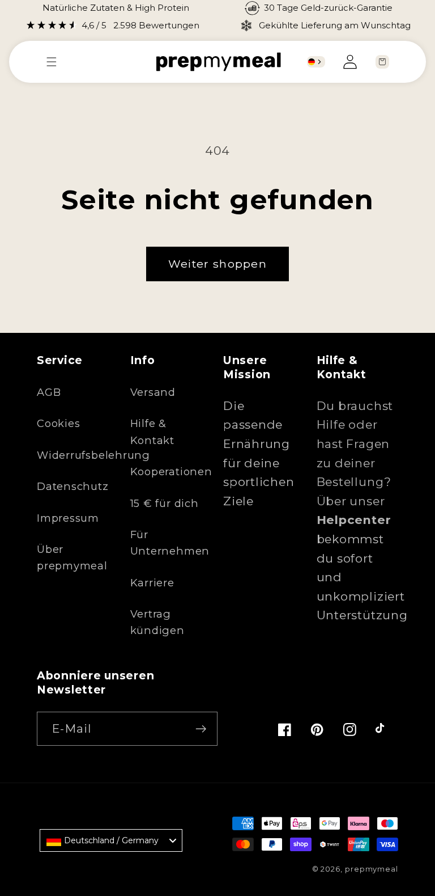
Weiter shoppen (217, 264)
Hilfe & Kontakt (152, 431)
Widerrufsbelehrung (93, 455)
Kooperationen (171, 471)
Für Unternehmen (170, 542)
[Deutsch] (311, 61)
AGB (49, 392)
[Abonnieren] (201, 729)
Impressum (68, 518)
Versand (153, 392)
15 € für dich (164, 503)
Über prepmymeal (72, 557)
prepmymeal (371, 868)
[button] (57, 61)
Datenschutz (73, 486)
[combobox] (316, 61)
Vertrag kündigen (157, 622)
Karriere (152, 582)
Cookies (58, 423)
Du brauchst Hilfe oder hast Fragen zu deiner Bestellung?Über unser (355, 463)
